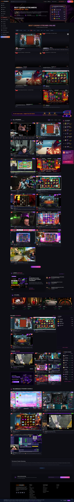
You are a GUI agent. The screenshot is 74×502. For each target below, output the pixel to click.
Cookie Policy (45, 490)
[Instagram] (18, 492)
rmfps (14, 244)
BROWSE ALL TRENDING (67, 381)
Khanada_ (53, 66)
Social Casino (54, 1)
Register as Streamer (32, 494)
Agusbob (39, 208)
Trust (41, 30)
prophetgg (66, 367)
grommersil (66, 355)
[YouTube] (22, 492)
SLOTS (13, 306)
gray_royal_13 (61, 325)
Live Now (45, 1)
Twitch (21, 30)
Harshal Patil (68, 126)
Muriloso (16, 226)
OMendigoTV (46, 409)
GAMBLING (29, 306)
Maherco (39, 190)
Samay (68, 129)
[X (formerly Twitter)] (16, 492)
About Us (44, 486)
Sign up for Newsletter (65, 477)
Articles (49, 1)
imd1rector (14, 431)
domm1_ (66, 369)
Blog (30, 486)
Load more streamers (35, 266)
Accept (69, 500)
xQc (50, 47)
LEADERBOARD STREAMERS (58, 6)
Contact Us (44, 492)
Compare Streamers (32, 491)
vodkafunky (57, 16)
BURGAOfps (40, 226)
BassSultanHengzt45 (67, 374)
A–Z (44, 30)
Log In (65, 1)
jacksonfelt (38, 382)
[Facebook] (24, 492)
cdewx (15, 208)
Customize (65, 500)
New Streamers (31, 490)
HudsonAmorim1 (29, 104)
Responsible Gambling (46, 491)
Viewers (34, 30)
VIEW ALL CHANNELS (65, 347)
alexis (66, 362)
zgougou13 (46, 431)
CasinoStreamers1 (69, 136)
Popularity (47, 30)
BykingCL (39, 244)
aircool (24, 66)
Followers (38, 30)
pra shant (68, 123)
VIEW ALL (54, 315)
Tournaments (31, 493)
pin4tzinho (66, 360)
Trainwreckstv (57, 9)
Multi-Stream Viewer (32, 492)
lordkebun (57, 18)
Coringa (25, 85)
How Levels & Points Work (19, 18)
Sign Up (58, 486)
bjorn (67, 139)
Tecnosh (47, 105)
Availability (52, 30)
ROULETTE (60, 306)
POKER (44, 306)
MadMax (68, 146)
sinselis (53, 382)
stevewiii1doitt (52, 371)
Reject (61, 500)
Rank (31, 30)
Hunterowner (56, 360)
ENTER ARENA (67, 161)
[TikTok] (20, 492)
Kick (25, 30)
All (17, 30)
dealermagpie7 (62, 323)
